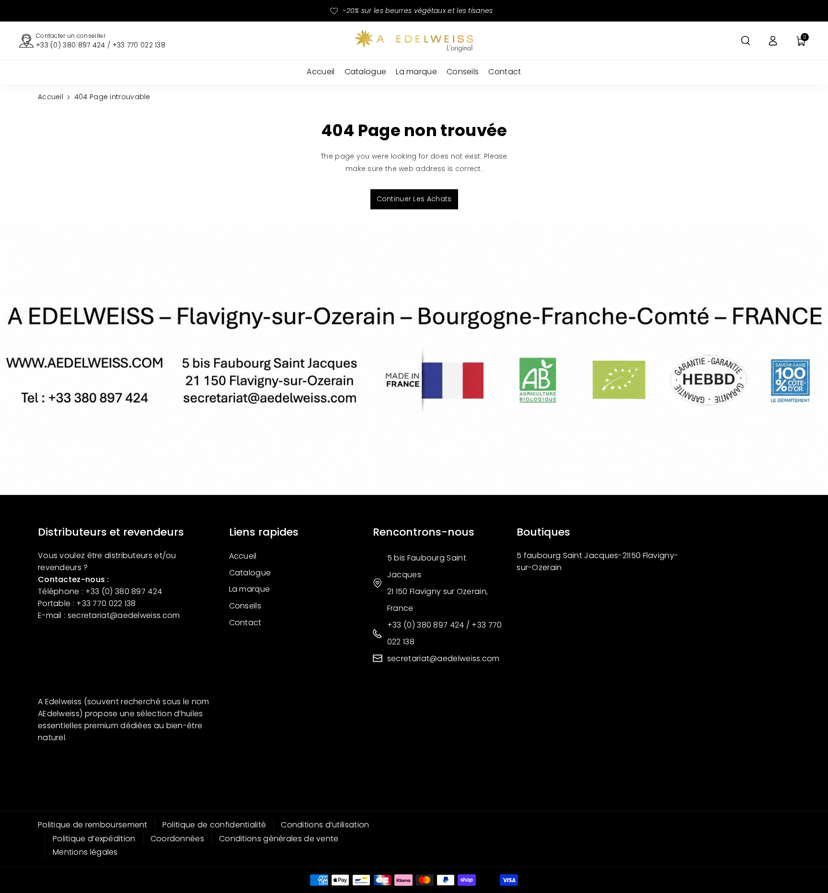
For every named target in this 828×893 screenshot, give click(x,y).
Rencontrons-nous (423, 532)
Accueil (50, 97)
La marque (249, 589)
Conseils (245, 605)
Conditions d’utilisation (325, 824)
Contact (245, 622)
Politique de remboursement (93, 824)
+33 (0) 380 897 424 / (429, 624)
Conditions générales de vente (279, 838)
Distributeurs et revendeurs (111, 532)
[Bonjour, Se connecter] (772, 40)
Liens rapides (264, 532)
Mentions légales (85, 852)
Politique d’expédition (94, 838)
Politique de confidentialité (214, 824)
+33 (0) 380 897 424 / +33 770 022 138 (100, 45)
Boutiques (543, 532)
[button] (745, 40)
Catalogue (250, 572)
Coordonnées (177, 838)
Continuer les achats (414, 199)
